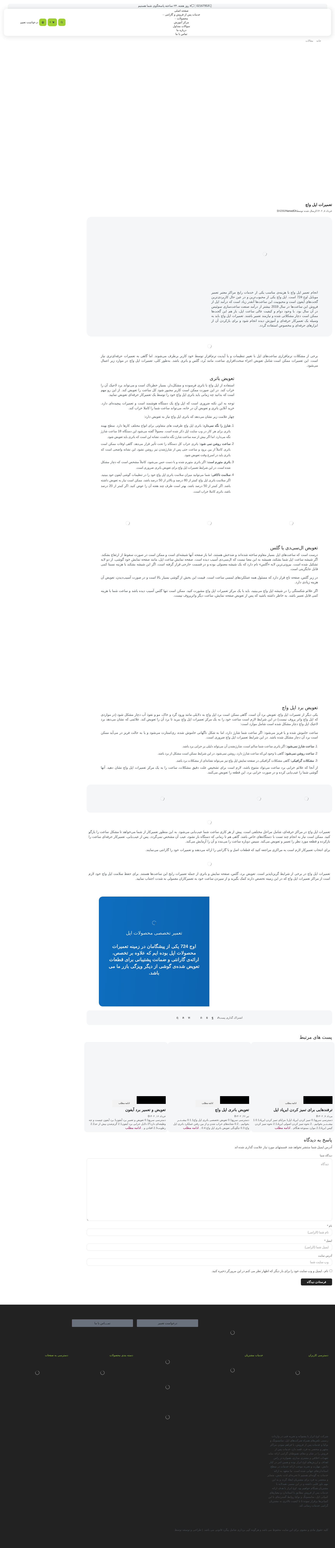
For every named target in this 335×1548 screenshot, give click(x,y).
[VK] (207, 1017)
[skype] (178, 1017)
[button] (167, 1323)
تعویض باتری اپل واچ (232, 1110)
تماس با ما (181, 33)
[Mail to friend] (195, 1017)
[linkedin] (189, 1017)
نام (329, 1225)
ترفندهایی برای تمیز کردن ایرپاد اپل (303, 1110)
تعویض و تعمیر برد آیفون (145, 1110)
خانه (318, 40)
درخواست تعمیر (29, 22)
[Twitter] (217, 1017)
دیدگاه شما (326, 1155)
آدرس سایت (325, 1255)
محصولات (182, 18)
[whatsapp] (183, 1017)
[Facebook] (212, 1017)
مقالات (309, 40)
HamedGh (291, 210)
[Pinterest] (201, 1017)
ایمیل (328, 1240)
